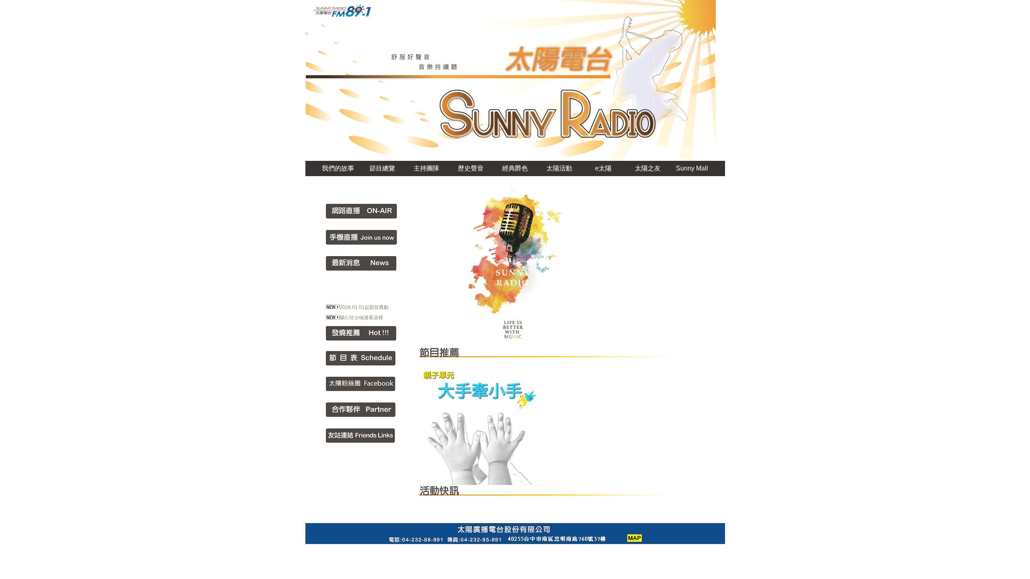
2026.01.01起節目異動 (364, 303)
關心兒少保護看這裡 (361, 313)
